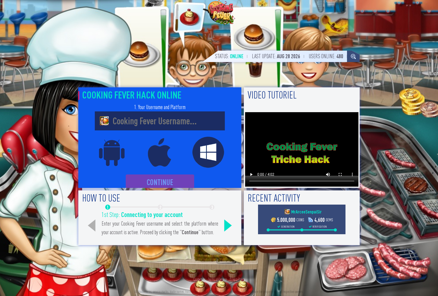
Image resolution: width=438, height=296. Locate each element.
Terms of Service (217, 279)
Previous (92, 226)
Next (228, 226)
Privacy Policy (237, 279)
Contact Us (199, 279)
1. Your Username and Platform (160, 107)
